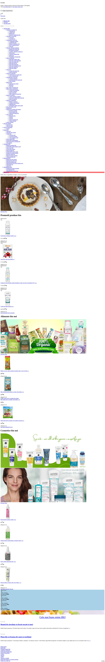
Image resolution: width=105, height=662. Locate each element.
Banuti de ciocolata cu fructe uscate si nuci (17, 624)
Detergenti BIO (6, 158)
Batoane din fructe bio (14, 49)
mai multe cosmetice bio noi (7, 589)
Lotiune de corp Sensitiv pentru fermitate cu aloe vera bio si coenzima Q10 (19, 283)
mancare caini (9, 124)
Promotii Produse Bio (5, 649)
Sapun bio (8, 165)
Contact (2, 654)
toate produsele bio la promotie (7, 312)
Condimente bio (12, 42)
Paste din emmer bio (13, 62)
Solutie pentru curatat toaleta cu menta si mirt (12, 540)
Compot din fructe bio (14, 71)
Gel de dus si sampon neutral (8, 235)
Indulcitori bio (12, 104)
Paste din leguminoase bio (15, 65)
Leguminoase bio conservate (15, 80)
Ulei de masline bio (13, 119)
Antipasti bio (12, 31)
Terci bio (11, 86)
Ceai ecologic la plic (13, 137)
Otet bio (11, 117)
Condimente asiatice (13, 41)
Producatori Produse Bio (6, 651)
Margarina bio (12, 115)
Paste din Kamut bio (13, 64)
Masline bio (11, 33)
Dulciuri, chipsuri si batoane (12, 47)
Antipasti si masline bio (11, 29)
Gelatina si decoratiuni (14, 103)
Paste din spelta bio (13, 67)
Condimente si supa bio (11, 40)
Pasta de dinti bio (10, 150)
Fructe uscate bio (13, 72)
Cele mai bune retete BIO (53, 617)
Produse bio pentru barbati (12, 153)
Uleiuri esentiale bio (10, 157)
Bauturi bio (5, 130)
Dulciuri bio (12, 53)
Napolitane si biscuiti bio (14, 56)
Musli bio (11, 85)
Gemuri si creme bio (10, 73)
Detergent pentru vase (11, 162)
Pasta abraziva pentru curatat (8, 519)
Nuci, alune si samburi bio (12, 87)
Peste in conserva (13, 99)
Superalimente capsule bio (12, 171)
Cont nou (5, 22)
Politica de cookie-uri (5, 660)
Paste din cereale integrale (15, 60)
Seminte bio (9, 108)
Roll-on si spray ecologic (12, 155)
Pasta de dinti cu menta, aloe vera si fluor (11, 582)
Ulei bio (11, 118)
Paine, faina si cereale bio (12, 88)
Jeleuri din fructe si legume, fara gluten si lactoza (12, 420)
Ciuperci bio (12, 32)
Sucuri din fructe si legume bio (13, 141)
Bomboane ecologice (14, 50)
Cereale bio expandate (14, 90)
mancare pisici (9, 126)
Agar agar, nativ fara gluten (8, 259)
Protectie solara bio (10, 154)
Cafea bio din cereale (11, 132)
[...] (69, 628)
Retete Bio (3, 648)
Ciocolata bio (12, 38)
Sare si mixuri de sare (14, 45)
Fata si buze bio (9, 148)
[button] (3, 211)
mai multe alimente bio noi (6, 427)
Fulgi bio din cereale (13, 83)
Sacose (7, 128)
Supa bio (11, 46)
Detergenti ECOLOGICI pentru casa (14, 163)
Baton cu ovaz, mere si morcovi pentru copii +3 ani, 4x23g (15, 371)
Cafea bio (8, 131)
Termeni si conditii (5, 658)
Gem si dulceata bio (13, 76)
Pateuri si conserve (10, 95)
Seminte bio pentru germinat (12, 168)
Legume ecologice (13, 78)
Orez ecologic (12, 81)
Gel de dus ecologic (10, 149)
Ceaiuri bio (8, 133)
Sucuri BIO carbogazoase (12, 140)
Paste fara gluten (13, 68)
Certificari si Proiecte (5, 650)
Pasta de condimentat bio (14, 35)
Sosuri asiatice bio (13, 112)
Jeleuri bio (11, 55)
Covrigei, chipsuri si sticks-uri (16, 51)
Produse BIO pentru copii (12, 151)
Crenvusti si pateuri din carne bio (16, 97)
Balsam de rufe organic (11, 159)
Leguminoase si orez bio (11, 77)
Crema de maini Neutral (7, 306)
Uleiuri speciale (12, 121)
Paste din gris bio (13, 63)
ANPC (2, 657)
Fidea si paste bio (10, 58)
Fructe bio (8, 69)
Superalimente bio (10, 169)
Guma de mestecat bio (14, 54)
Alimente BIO (6, 28)
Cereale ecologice (13, 91)
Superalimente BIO (7, 167)
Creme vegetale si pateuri (14, 96)
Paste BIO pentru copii (14, 59)
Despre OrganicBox (5, 653)
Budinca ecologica (13, 101)
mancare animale (7, 123)
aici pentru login (7, 6)
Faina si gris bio (12, 92)
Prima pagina (3, 646)
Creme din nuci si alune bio (15, 74)
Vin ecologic (9, 142)
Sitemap (2, 655)
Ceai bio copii (12, 135)
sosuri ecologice (10, 122)
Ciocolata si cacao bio (11, 36)
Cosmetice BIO (6, 144)
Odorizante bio (9, 164)
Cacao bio (11, 37)
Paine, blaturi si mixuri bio (15, 94)
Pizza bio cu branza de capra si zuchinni (16, 637)
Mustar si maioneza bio (14, 44)
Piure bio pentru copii (11, 106)
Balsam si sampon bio (11, 145)
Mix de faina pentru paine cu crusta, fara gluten (12, 392)
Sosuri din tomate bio (14, 113)
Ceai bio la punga (13, 136)
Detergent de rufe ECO (11, 160)
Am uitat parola (6, 23)
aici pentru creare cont (18, 6)
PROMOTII (6, 172)
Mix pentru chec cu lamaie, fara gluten (10, 399)
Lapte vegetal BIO (10, 139)
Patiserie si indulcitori (11, 100)
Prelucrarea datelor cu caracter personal (9, 659)
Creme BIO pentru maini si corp (13, 146)
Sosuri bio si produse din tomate (13, 109)
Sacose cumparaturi (7, 127)
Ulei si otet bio (9, 114)
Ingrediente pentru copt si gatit (16, 105)
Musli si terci (9, 82)
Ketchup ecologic (13, 110)
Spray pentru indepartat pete (8, 561)
